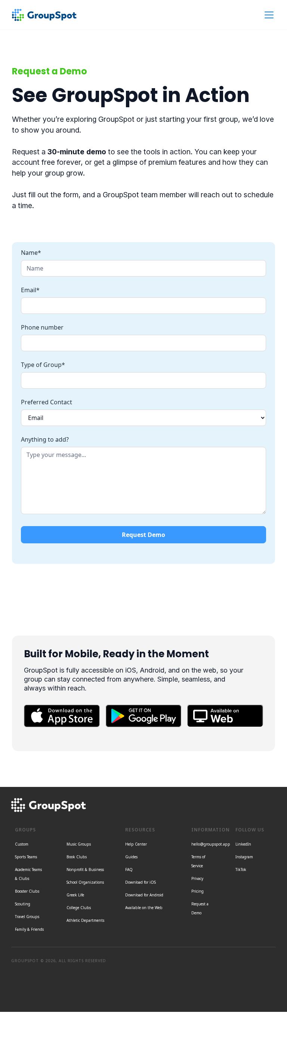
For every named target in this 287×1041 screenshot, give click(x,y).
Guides (131, 856)
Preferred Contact (46, 402)
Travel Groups (27, 916)
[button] (267, 15)
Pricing (197, 891)
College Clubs (79, 907)
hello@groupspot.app (210, 844)
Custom (21, 844)
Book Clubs (77, 856)
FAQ (129, 869)
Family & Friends (29, 929)
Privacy (197, 878)
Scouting (22, 903)
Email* (30, 290)
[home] (44, 15)
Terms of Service (198, 861)
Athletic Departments (85, 920)
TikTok (240, 869)
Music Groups (79, 844)
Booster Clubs (27, 891)
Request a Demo (200, 908)
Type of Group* (43, 365)
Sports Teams (26, 856)
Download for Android (144, 895)
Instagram (244, 856)
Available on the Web (144, 907)
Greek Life (75, 895)
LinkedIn (243, 844)
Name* (31, 252)
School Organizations (85, 882)
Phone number (42, 327)
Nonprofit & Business (85, 869)
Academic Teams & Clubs (28, 874)
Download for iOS (140, 882)
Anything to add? (45, 439)
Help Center (136, 844)
